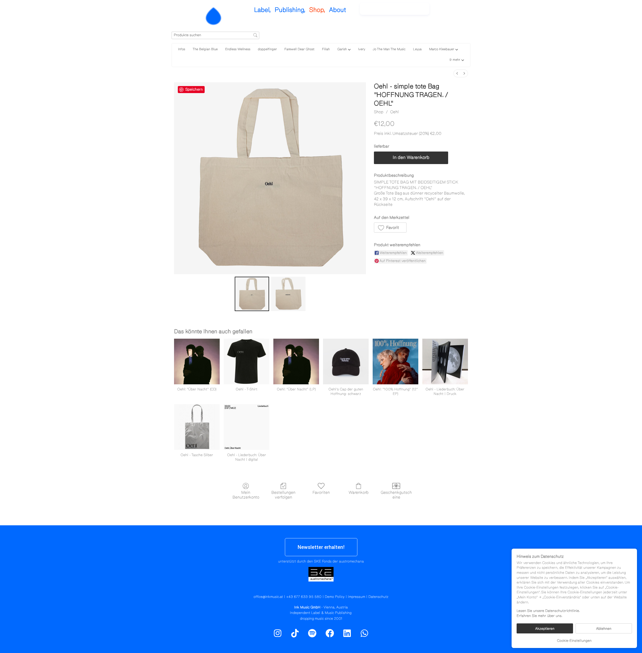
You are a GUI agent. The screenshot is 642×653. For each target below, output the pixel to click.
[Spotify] (457, 11)
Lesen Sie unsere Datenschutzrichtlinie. (548, 611)
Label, (262, 10)
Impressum (356, 597)
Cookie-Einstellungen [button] (574, 640)
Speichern (194, 89)
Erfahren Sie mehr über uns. (539, 616)
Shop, (317, 10)
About (337, 10)
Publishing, (290, 10)
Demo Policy (335, 597)
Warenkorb (359, 492)
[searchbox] (215, 35)
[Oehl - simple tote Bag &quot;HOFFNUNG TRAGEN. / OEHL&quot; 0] (252, 294)
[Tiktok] (295, 633)
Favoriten (321, 492)
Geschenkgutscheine (396, 494)
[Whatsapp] (364, 633)
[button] (457, 60)
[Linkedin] (347, 633)
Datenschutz (378, 597)
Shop (378, 112)
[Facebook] (330, 633)
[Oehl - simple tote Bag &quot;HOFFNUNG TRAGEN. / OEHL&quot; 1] (288, 294)
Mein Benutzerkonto (245, 494)
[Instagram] (446, 11)
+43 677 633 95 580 (304, 597)
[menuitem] (457, 73)
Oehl (394, 112)
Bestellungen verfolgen (283, 494)
